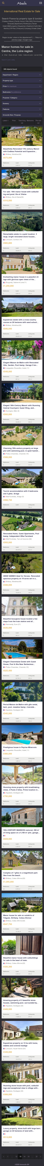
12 (16, 1156)
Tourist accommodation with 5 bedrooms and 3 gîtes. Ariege (20, 492)
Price (14, 120)
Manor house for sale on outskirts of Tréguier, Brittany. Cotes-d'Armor (18, 916)
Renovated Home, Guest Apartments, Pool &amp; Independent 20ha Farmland (21, 534)
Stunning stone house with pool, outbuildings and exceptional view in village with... (21, 1086)
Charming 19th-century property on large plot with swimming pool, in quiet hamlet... (21, 449)
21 (37, 1156)
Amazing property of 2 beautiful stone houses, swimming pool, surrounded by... (20, 1001)
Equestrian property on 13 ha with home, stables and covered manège (20, 1044)
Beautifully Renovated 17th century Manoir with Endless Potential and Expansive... (21, 150)
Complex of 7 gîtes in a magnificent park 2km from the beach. (20, 874)
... (12, 1156)
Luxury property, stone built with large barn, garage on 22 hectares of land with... (22, 1129)
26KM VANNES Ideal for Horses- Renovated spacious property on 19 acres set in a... (21, 577)
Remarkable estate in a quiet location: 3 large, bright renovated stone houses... (20, 235)
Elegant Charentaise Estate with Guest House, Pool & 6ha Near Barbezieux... (19, 663)
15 (28, 1156)
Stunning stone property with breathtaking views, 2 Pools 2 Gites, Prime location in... (21, 788)
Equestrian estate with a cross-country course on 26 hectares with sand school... (20, 321)
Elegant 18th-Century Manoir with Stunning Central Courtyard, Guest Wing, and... (21, 406)
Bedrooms (30, 120)
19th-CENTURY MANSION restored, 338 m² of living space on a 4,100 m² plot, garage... (21, 831)
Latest (5, 120)
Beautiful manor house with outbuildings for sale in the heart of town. (20, 959)
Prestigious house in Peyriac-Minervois (20, 747)
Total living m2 (22, 121)
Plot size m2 (38, 121)
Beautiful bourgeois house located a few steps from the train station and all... (20, 620)
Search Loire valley (8, 60)
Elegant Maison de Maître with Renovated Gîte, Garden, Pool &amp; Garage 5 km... (20, 363)
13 (20, 1156)
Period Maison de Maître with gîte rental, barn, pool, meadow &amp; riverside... (20, 705)
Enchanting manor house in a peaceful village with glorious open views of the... (21, 278)
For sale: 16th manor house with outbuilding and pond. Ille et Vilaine (21, 193)
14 (24, 1156)
